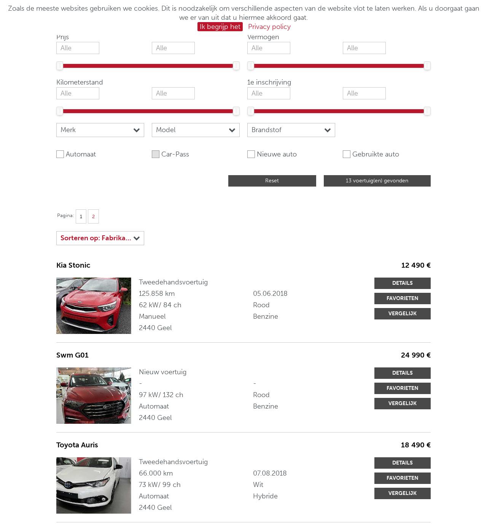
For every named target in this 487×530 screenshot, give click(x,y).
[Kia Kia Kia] (93, 306)
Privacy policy (269, 26)
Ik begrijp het (220, 26)
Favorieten (403, 298)
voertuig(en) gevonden (377, 180)
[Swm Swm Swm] (93, 395)
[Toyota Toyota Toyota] (93, 485)
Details (402, 283)
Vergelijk (402, 313)
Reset (272, 180)
